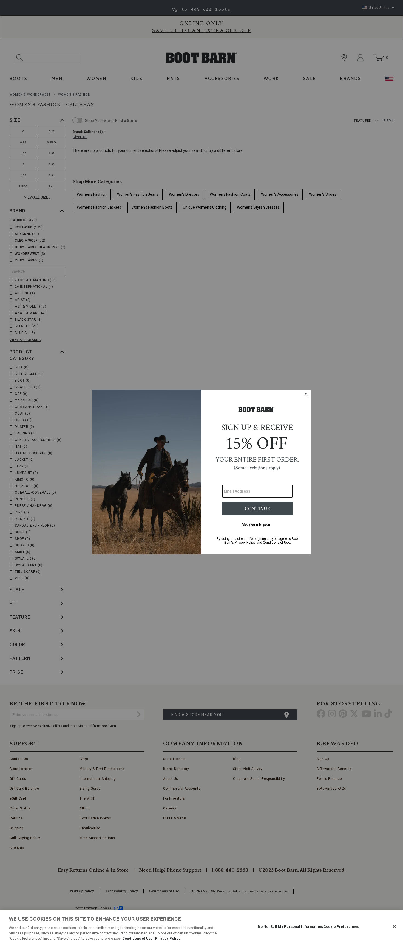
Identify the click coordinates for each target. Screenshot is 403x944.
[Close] (394, 926)
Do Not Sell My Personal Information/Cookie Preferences (308, 927)
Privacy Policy (167, 938)
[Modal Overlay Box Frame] (201, 472)
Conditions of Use (137, 938)
